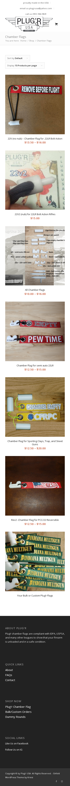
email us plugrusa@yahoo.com (36, 8)
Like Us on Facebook (16, 743)
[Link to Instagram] (62, 781)
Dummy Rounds (15, 717)
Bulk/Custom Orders (18, 712)
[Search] (35, 24)
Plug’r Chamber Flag (18, 707)
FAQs (8, 675)
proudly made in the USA (36, 2)
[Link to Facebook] (56, 781)
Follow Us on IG (13, 749)
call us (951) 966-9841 (35, 14)
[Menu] (44, 24)
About (9, 670)
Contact (10, 680)
